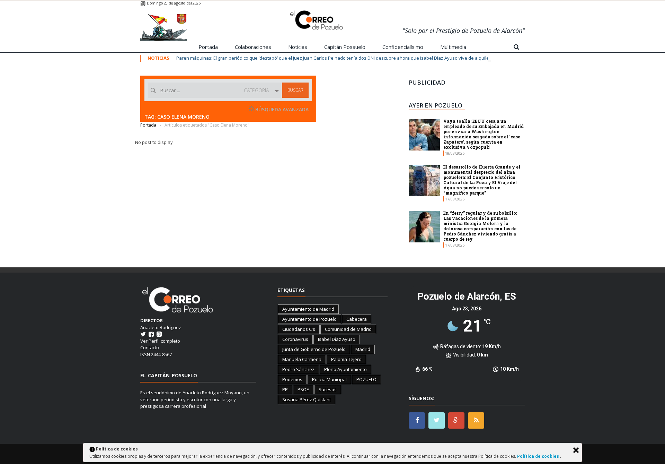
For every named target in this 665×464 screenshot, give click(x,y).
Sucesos (328, 389)
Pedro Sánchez (298, 369)
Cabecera (356, 319)
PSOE (303, 389)
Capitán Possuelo (344, 46)
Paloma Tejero (346, 359)
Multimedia (453, 46)
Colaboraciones (253, 46)
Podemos (292, 379)
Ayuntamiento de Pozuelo (309, 319)
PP (285, 389)
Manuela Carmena (301, 359)
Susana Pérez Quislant (306, 399)
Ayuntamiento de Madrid (308, 309)
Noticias (297, 46)
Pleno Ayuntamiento (345, 369)
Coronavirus (295, 339)
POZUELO (366, 379)
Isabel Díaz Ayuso (336, 339)
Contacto (149, 347)
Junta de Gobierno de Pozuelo (314, 349)
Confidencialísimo (402, 46)
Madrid (362, 349)
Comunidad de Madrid (348, 329)
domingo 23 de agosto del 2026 (173, 3)
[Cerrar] (576, 450)
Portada (208, 46)
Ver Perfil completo (160, 341)
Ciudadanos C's (298, 329)
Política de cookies (538, 456)
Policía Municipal (329, 379)
